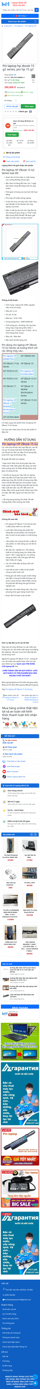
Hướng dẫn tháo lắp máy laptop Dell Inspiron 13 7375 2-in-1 (23, 979)
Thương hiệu (7, 1370)
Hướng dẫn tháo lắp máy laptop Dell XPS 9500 (23, 987)
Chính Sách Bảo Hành (11, 1342)
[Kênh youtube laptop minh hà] (14, 1014)
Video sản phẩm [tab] (12, 161)
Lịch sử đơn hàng (9, 1314)
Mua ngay (29, 106)
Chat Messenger (13, 766)
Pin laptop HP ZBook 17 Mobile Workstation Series (9, 406)
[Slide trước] (31, 834)
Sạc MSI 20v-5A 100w (30, 856)
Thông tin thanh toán (11, 1337)
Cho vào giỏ (13, 106)
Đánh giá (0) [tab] (30, 161)
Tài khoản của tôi (9, 1309)
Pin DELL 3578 (29, 883)
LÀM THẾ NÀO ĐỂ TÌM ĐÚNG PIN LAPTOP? (22, 996)
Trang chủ (8, 26)
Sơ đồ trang (7, 1365)
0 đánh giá (23, 111)
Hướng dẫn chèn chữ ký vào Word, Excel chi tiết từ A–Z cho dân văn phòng (23, 970)
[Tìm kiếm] (37, 10)
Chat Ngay (12, 134)
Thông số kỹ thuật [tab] (12, 157)
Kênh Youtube (12, 771)
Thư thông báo (8, 1323)
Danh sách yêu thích (10, 1318)
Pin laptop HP (30, 26)
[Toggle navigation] (36, 21)
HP (15, 75)
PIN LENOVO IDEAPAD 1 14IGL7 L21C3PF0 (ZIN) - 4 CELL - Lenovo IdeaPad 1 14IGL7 (29, 946)
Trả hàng (5, 1361)
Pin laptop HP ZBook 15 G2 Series (19, 689)
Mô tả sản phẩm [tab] (12, 153)
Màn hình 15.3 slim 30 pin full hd (30, 911)
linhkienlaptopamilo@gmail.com (18, 1299)
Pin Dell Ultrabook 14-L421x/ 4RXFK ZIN (10, 856)
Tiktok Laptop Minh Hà (16, 777)
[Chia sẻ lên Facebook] (30, 111)
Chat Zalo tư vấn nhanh (16, 761)
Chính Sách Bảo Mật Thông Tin (14, 1347)
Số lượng (8, 100)
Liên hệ (5, 1356)
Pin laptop (19, 26)
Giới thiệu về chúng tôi (11, 1333)
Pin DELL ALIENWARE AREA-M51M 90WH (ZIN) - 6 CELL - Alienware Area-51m (10, 913)
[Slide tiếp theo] (35, 834)
